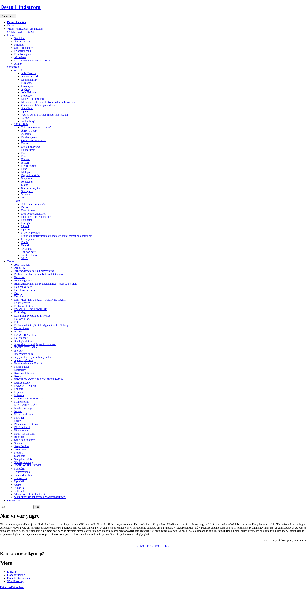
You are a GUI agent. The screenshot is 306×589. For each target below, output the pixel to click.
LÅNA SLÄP (22, 382)
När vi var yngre (30, 232)
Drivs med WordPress (12, 587)
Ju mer (18, 63)
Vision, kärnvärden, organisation (25, 28)
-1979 (140, 546)
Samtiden (19, 38)
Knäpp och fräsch (24, 372)
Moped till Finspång (32, 98)
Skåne (24, 184)
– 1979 (18, 70)
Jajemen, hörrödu (23, 360)
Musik (10, 34)
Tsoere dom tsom (23, 475)
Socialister (27, 108)
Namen (18, 411)
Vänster (25, 194)
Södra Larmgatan (31, 188)
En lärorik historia (24, 306)
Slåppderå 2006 (23, 459)
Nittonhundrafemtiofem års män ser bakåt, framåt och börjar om (56, 235)
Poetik (24, 242)
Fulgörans (26, 82)
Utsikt (17, 484)
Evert (24, 152)
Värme (25, 117)
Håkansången (21, 328)
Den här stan (28, 210)
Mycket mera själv (24, 408)
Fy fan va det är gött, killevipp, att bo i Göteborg (41, 325)
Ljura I (25, 226)
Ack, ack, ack (22, 264)
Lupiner (18, 392)
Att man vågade (30, 76)
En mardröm (28, 149)
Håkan (25, 162)
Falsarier (19, 44)
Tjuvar (25, 111)
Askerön (26, 133)
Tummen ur (20, 478)
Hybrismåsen (28, 165)
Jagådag (25, 89)
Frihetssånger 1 (22, 50)
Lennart (18, 388)
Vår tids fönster (29, 255)
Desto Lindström (20, 7)
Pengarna (26, 178)
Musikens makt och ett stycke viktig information (48, 101)
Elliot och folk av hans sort (36, 216)
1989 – (18, 200)
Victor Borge (28, 121)
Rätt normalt (21, 430)
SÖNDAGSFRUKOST (27, 465)
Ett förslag (20, 312)
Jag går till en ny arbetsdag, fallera (33, 357)
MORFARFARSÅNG (27, 404)
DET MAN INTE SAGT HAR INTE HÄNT (40, 299)
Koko (17, 376)
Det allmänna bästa (24, 290)
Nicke (17, 420)
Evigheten (27, 219)
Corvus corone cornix (33, 140)
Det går (18, 293)
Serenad (18, 443)
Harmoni (19, 331)
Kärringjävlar (21, 366)
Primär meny (8, 16)
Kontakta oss (14, 500)
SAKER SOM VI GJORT (22, 31)
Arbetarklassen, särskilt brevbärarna (34, 270)
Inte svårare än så (23, 353)
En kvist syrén (22, 302)
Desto (24, 143)
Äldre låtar (20, 57)
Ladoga (25, 223)
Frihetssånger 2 (22, 54)
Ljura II (25, 229)
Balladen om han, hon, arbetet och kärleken (38, 274)
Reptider (26, 245)
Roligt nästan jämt (24, 433)
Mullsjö (25, 172)
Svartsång (19, 468)
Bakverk (26, 207)
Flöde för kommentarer (20, 578)
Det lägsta (19, 296)
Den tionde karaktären (33, 213)
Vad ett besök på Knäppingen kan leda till (44, 114)
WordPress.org (15, 581)
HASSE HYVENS (25, 334)
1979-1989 (153, 546)
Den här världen (23, 286)
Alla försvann (28, 73)
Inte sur (18, 350)
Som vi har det (22, 41)
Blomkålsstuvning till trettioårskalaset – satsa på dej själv (45, 283)
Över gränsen (28, 239)
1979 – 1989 (21, 124)
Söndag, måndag (23, 462)
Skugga (18, 452)
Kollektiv (26, 95)
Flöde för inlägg (16, 574)
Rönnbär (19, 436)
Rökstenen (27, 181)
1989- (165, 546)
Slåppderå (19, 455)
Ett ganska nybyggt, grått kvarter (32, 315)
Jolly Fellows (28, 92)
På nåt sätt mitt (22, 427)
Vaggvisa (19, 487)
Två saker (26, 248)
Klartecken (20, 369)
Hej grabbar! (21, 337)
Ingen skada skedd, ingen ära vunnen (35, 344)
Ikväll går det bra (23, 341)
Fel (16, 321)
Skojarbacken (21, 446)
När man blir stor (23, 414)
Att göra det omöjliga (33, 203)
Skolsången (20, 449)
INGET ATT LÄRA (25, 347)
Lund (24, 168)
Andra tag (19, 267)
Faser (24, 156)
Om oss (11, 25)
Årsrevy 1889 (29, 130)
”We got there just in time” (36, 127)
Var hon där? (28, 251)
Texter (10, 261)
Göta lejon (27, 86)
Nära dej (19, 417)
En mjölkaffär (29, 79)
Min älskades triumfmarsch (29, 398)
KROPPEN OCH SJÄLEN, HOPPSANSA (39, 379)
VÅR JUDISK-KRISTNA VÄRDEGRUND (40, 497)
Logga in (12, 571)
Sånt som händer (23, 47)
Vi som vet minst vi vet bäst (29, 494)
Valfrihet (19, 490)
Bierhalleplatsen (30, 137)
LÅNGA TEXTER (25, 385)
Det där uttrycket (30, 146)
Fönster (25, 159)
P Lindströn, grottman (26, 423)
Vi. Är (24, 258)
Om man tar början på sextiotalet (39, 105)
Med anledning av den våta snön (32, 60)
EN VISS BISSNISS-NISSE (30, 309)
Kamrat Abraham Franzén (28, 363)
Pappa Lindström (30, 175)
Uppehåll (19, 481)
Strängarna (27, 191)
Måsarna (19, 395)
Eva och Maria (22, 318)
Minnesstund (21, 401)
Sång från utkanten (24, 439)
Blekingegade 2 (23, 280)
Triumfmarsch (22, 471)
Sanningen (13, 66)
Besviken (19, 277)
